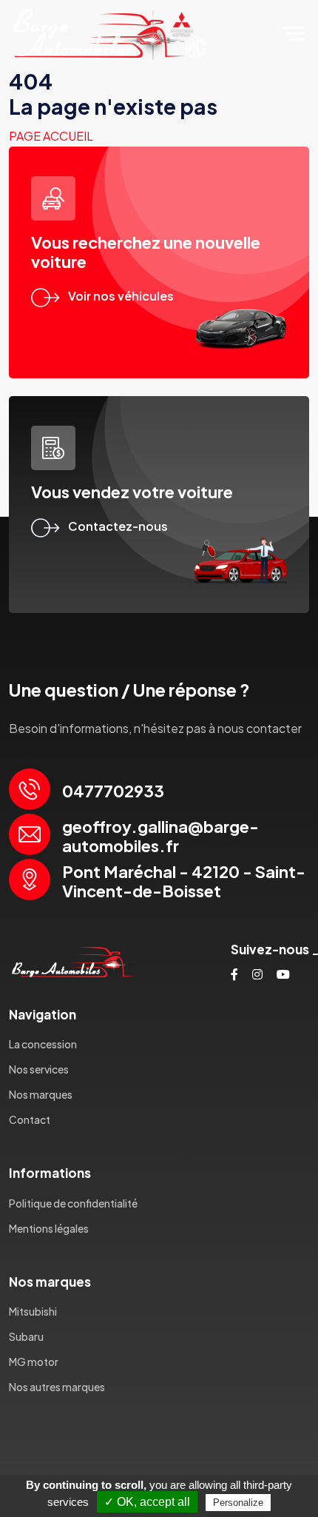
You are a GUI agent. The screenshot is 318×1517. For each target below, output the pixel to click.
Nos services (39, 1069)
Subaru (26, 1336)
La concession (43, 1044)
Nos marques (40, 1094)
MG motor (33, 1361)
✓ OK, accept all (147, 1502)
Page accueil (51, 136)
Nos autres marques (57, 1386)
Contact (29, 1119)
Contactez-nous (118, 526)
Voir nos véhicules (121, 296)
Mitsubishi (33, 1311)
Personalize (238, 1502)
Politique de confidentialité (73, 1203)
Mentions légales (49, 1228)
